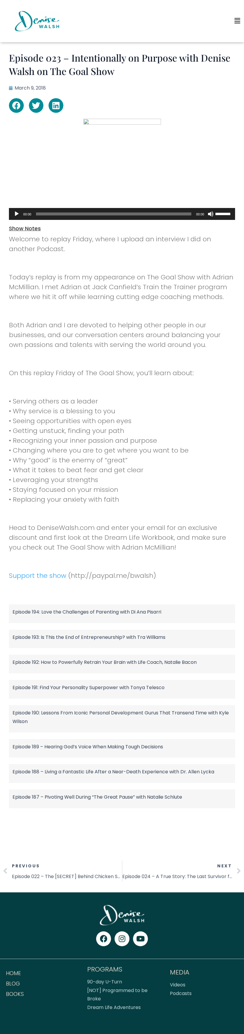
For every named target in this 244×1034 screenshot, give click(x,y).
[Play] (17, 214)
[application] (122, 214)
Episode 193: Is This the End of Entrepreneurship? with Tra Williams (88, 637)
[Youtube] (140, 938)
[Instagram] (122, 938)
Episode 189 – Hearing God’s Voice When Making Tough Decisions (87, 746)
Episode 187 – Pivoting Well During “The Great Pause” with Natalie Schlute (97, 797)
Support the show (37, 575)
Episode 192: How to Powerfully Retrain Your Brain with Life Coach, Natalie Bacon (104, 662)
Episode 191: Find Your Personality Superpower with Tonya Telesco (88, 687)
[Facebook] (103, 938)
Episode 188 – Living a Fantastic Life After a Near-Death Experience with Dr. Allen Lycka (113, 771)
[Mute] (211, 214)
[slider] (223, 213)
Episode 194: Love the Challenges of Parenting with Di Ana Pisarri (86, 611)
